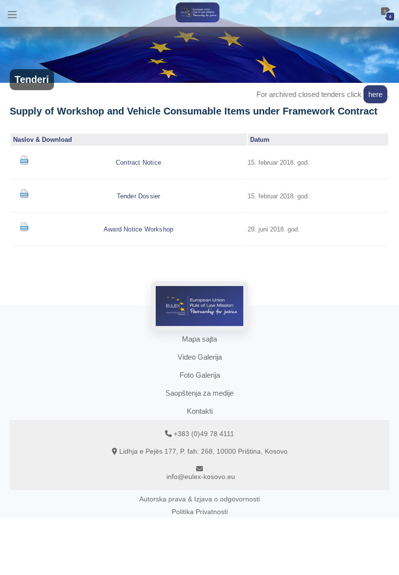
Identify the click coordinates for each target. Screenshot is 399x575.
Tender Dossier (139, 196)
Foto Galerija (200, 375)
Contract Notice (138, 162)
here (375, 94)
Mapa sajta (199, 339)
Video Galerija (200, 357)
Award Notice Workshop (138, 229)
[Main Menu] (12, 13)
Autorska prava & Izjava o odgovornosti (199, 499)
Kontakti (200, 411)
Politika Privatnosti (200, 512)
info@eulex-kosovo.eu (200, 476)
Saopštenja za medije (199, 393)
